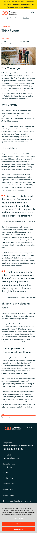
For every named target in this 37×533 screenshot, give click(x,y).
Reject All (18, 524)
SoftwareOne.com (27, 4)
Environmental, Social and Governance (17, 501)
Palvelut (6, 472)
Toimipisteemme (11, 457)
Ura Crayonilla (8, 484)
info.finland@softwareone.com (18, 445)
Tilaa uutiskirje (8, 495)
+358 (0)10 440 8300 (13, 448)
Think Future (26, 18)
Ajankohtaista (8, 478)
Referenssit (18, 18)
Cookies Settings (18, 518)
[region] (18, 518)
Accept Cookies (18, 529)
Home (3, 18)
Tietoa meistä (8, 489)
